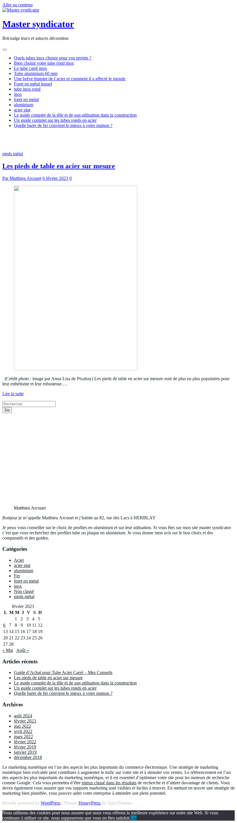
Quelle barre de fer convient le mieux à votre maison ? (63, 125)
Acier (19, 560)
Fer (17, 575)
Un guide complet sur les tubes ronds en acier (55, 120)
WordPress (50, 802)
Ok (133, 817)
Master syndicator (38, 24)
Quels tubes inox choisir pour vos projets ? (52, 57)
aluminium (23, 104)
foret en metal (26, 99)
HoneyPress (90, 802)
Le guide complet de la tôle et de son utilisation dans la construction (75, 115)
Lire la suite (13, 393)
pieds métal (12, 153)
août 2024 (23, 715)
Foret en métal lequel (33, 83)
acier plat (22, 109)
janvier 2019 (25, 752)
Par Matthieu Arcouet (21, 178)
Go (7, 410)
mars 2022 (23, 736)
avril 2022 (23, 731)
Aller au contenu (17, 4)
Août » (22, 650)
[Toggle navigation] (4, 50)
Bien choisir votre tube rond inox (44, 63)
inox (18, 94)
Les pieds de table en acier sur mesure (58, 166)
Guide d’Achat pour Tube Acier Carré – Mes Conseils (63, 672)
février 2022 (25, 741)
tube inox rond (27, 89)
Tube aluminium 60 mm (36, 73)
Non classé (24, 591)
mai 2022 (22, 726)
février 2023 (25, 721)
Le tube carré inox (30, 68)
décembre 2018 (28, 757)
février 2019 (25, 746)
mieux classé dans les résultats (109, 782)
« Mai (7, 650)
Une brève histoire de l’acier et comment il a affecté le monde (69, 78)
